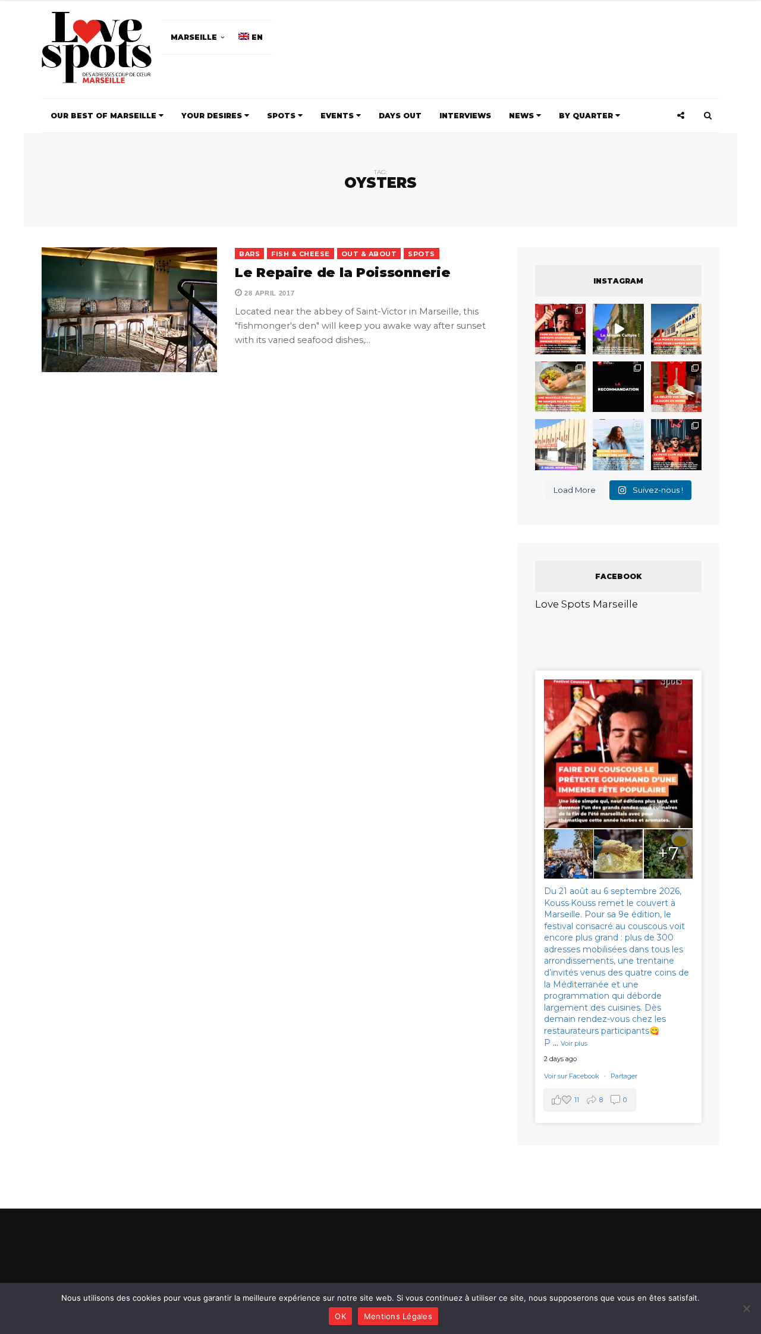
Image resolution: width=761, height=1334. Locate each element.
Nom (340, 676)
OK (340, 1316)
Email (451, 676)
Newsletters (249, 730)
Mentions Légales (398, 1316)
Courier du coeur (262, 754)
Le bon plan (251, 770)
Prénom (239, 676)
